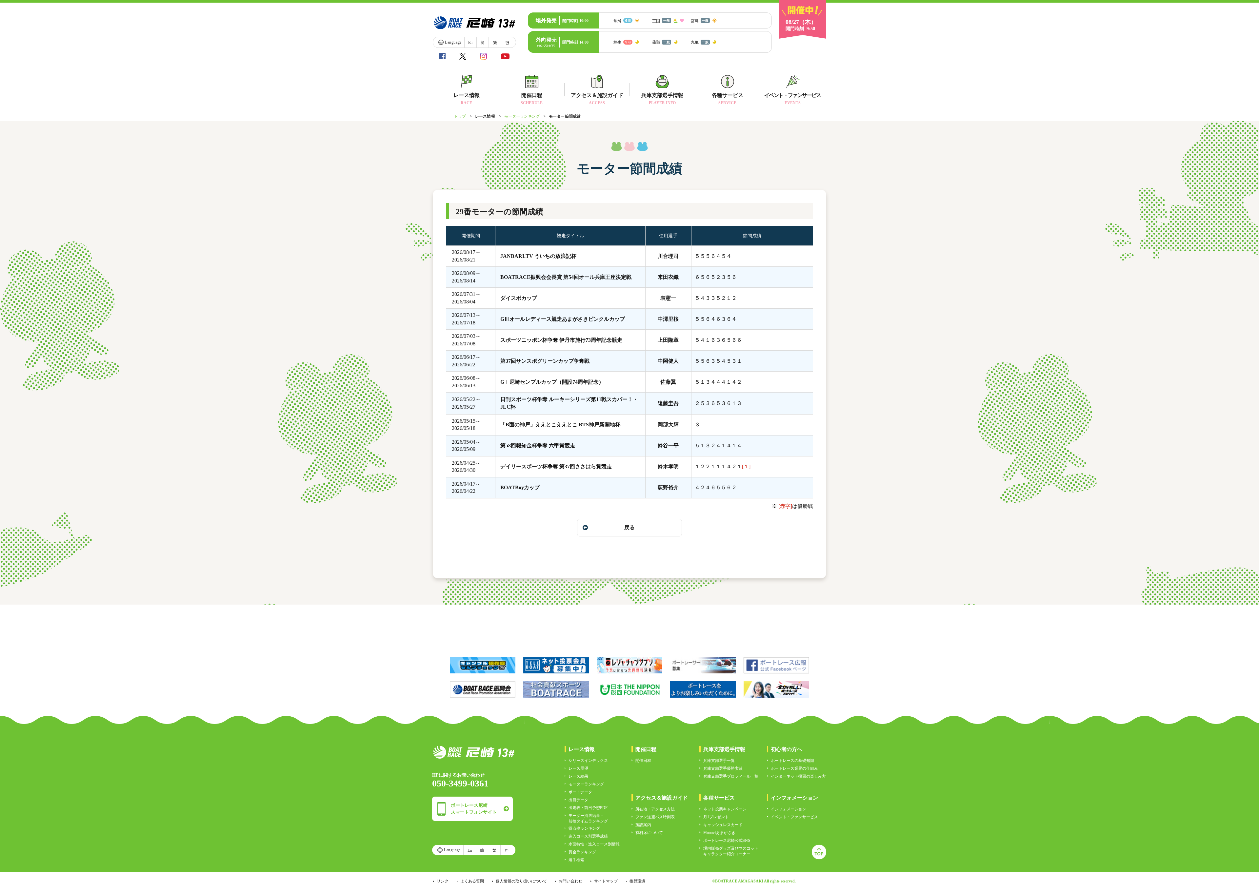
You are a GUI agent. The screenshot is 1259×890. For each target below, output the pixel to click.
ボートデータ (580, 792)
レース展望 (578, 768)
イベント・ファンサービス (794, 817)
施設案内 (643, 824)
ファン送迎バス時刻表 (655, 817)
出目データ (578, 800)
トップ (460, 116)
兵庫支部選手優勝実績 (723, 768)
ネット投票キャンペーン (725, 809)
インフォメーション (788, 809)
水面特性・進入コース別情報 (594, 844)
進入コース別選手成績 (588, 836)
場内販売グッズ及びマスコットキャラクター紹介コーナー (730, 851)
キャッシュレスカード (723, 824)
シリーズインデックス (588, 760)
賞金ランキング (582, 852)
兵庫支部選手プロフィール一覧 (730, 776)
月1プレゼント (716, 817)
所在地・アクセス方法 (655, 809)
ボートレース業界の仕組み (794, 768)
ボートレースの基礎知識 (792, 760)
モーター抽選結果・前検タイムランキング (588, 818)
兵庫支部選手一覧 (719, 760)
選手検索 (576, 860)
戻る (629, 527)
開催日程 (643, 760)
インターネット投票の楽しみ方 (798, 776)
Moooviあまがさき (719, 832)
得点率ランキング (584, 828)
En (470, 42)
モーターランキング (522, 116)
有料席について (649, 832)
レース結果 (578, 776)
